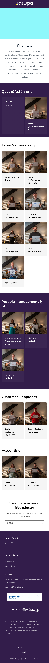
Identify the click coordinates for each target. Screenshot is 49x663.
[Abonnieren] (41, 523)
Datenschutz (10, 566)
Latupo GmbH (20, 659)
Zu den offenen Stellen (14, 587)
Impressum (9, 561)
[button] (4, 3)
